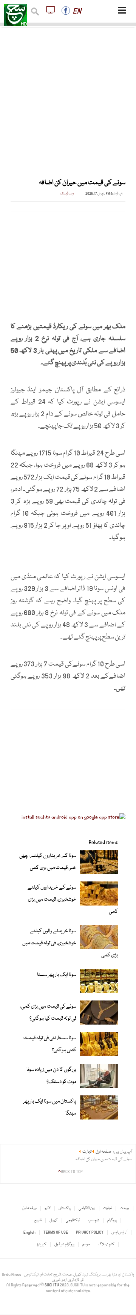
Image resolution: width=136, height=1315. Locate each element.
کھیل (53, 1220)
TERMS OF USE (55, 1232)
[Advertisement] (68, 98)
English (29, 1232)
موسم (86, 1245)
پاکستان (65, 1208)
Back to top (72, 1172)
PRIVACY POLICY (90, 1232)
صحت (124, 1208)
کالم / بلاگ (106, 1245)
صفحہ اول (29, 1208)
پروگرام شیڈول (64, 1245)
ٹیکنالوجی (73, 1220)
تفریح (38, 1220)
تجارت (107, 1208)
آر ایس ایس (119, 1232)
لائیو (48, 1208)
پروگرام (112, 1220)
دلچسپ (93, 1220)
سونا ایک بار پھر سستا (56, 975)
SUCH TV (52, 1285)
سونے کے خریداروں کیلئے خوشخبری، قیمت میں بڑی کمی (73, 899)
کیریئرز (41, 1245)
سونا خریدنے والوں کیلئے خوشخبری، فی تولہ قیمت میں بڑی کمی (70, 943)
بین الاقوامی (87, 1208)
